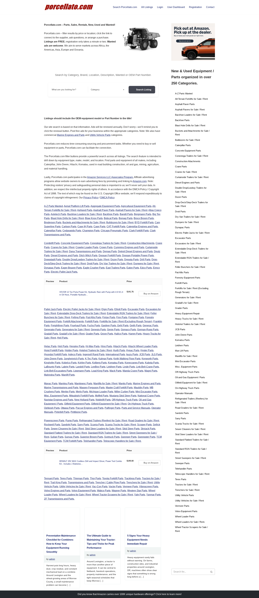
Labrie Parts (68, 366)
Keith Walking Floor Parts (126, 358)
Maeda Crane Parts (133, 370)
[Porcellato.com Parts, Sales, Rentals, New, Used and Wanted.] (69, 7)
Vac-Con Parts (99, 486)
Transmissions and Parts (81, 482)
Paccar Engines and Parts (89, 408)
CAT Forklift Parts (116, 226)
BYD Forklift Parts (144, 222)
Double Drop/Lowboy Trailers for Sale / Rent (85, 259)
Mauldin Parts (141, 387)
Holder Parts (71, 350)
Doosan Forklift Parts (110, 255)
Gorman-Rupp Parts (147, 329)
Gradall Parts (51, 333)
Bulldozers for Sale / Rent (119, 222)
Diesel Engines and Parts (64, 255)
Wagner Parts (119, 490)
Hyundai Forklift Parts (55, 354)
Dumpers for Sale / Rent (146, 263)
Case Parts (99, 226)
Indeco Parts (75, 354)
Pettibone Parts (79, 412)
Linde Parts (129, 366)
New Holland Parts (84, 399)
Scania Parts (97, 424)
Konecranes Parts (134, 362)
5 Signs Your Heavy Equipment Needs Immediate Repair (138, 539)
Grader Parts (92, 333)
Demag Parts (110, 251)
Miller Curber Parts (124, 391)
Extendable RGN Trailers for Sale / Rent (128, 313)
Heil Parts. (62, 337)
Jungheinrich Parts (74, 358)
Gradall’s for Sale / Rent (72, 333)
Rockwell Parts (52, 424)
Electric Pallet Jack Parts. (64, 272)
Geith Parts (135, 325)
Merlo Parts (82, 391)
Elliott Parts (120, 309)
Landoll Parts (83, 366)
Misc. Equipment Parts (56, 395)
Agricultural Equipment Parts (136, 206)
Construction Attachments (140, 243)
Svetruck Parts (112, 437)
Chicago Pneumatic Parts (114, 230)
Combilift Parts (52, 243)
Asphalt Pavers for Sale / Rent (131, 210)
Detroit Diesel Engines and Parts (135, 251)
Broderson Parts (52, 222)
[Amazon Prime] (131, 295)
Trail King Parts (58, 482)
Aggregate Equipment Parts (105, 206)
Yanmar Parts (153, 494)
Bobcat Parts (111, 218)
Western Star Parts (137, 490)
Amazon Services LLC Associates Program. (110, 177)
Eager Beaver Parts (71, 267)
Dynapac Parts (52, 267)
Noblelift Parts (103, 399)
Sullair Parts (56, 437)
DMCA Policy (107, 197)
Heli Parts (63, 346)
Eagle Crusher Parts (94, 267)
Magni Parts (150, 370)
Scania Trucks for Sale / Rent (120, 424)
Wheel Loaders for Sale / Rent (75, 494)
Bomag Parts (125, 218)
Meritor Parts (68, 391)
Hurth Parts (119, 350)
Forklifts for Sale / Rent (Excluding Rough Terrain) (126, 321)
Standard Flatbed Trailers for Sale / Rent (65, 433)
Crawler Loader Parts (87, 247)
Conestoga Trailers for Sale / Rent (108, 243)
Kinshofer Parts (52, 362)
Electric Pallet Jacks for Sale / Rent (81, 309)
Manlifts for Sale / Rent (105, 383)
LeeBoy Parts (98, 366)
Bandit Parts (126, 214)
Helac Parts (50, 346)
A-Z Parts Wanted (53, 206)
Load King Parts (99, 370)
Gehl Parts (122, 325)
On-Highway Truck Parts (141, 403)
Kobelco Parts (69, 362)
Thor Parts (95, 478)
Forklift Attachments (73, 321)
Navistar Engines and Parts (58, 399)
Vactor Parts (115, 486)
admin (52, 559)
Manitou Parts (66, 383)
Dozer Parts (116, 259)
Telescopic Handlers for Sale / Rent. (122, 441)
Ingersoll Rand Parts (93, 354)
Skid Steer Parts (131, 428)
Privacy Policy (90, 197)
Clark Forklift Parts (139, 230)
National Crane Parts (149, 395)
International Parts (115, 354)
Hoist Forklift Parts (54, 350)
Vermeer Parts (130, 486)
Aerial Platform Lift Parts (76, 206)
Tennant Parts (51, 478)
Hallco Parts (120, 333)
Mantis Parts (125, 383)
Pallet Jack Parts (53, 309)
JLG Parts (156, 354)
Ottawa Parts (67, 408)
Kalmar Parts (105, 358)
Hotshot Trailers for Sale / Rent (95, 350)
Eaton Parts (133, 267)
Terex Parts (66, 478)
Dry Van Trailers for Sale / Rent (115, 263)
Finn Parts (121, 317)
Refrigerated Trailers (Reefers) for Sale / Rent (103, 420)
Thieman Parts (81, 478)
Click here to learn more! (169, 594)
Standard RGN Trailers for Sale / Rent (108, 433)
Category (95, 89)
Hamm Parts (135, 333)
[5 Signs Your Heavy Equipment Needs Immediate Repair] (142, 530)
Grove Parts (106, 333)
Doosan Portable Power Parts (138, 255)
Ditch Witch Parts (88, 255)
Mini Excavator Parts (146, 391)
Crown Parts (106, 247)
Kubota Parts (152, 362)
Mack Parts (115, 370)
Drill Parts (145, 259)
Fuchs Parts (93, 325)
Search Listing (143, 89)
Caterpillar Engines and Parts (142, 226)
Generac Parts (150, 325)
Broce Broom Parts (144, 218)
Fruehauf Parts (78, 325)
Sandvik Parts (68, 424)
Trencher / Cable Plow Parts (110, 482)
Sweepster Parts (146, 437)
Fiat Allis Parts (93, 317)
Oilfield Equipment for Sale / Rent (109, 403)
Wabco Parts (103, 490)
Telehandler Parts (92, 441)
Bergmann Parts (142, 214)
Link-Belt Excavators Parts (58, 370)
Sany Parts (83, 424)
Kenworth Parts (150, 358)
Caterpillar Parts (52, 230)
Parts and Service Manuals (136, 408)
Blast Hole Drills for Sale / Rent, (67, 218)
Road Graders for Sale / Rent (143, 420)
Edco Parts (146, 267)
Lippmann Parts (81, 370)
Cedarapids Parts (72, 230)
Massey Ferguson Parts (92, 387)
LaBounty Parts (52, 366)
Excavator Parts (136, 309)
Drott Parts (92, 263)
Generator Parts (52, 329)
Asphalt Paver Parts (103, 210)
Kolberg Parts (99, 362)
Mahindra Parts (52, 375)
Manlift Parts (68, 375)
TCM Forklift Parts (72, 441)
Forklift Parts (91, 321)
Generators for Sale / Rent (76, 329)
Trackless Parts (132, 478)
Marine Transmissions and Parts (61, 387)
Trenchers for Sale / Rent (139, 482)
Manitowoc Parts (83, 383)
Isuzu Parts (132, 354)
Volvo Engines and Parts (57, 490)
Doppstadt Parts (52, 259)
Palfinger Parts (112, 408)
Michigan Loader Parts (101, 391)
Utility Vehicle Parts (100, 135)
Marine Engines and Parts (71, 135)
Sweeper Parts (129, 437)
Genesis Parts (98, 329)
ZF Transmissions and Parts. (59, 499)
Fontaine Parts (136, 317)
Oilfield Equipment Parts (77, 403)
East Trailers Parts (115, 267)
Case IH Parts (84, 226)
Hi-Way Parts (93, 346)
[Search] (211, 572)
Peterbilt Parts (61, 412)
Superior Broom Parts (91, 437)
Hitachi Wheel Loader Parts (142, 346)
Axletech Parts (58, 214)
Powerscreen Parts (54, 420)
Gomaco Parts (128, 329)
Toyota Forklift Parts (112, 478)
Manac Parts (50, 383)
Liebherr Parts (114, 366)
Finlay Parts (108, 317)
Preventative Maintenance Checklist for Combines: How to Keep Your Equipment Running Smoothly (61, 543)
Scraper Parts (144, 424)
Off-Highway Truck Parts (125, 399)
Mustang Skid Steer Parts (122, 395)
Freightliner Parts (60, 325)
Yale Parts (139, 494)
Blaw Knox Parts (94, 218)
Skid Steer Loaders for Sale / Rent (103, 428)
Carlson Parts (69, 226)
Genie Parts (113, 329)
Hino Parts (106, 346)
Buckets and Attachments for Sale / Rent (84, 222)
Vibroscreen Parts (148, 486)
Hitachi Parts (120, 346)
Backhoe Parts (111, 214)
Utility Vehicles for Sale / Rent (75, 486)
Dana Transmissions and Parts (85, 251)
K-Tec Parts (91, 358)
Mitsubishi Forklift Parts (81, 395)
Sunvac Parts (72, 437)
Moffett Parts (101, 395)
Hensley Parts (76, 346)
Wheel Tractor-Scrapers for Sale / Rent (112, 494)
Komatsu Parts (116, 362)
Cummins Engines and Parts (129, 247)
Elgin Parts (107, 309)
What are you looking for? (64, 89)
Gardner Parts (108, 325)
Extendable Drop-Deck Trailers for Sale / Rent (81, 313)
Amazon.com (140, 181)
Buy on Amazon (151, 293)
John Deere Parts (53, 358)
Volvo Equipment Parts (83, 490)
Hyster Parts (146, 350)
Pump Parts (71, 420)
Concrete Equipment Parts (75, 243)
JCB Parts (144, 354)
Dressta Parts (131, 259)
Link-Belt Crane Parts (147, 366)
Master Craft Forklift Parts (119, 387)
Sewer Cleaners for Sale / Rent (67, 428)
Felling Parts (78, 317)
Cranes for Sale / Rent (62, 247)
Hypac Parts (132, 350)
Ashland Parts (84, 210)
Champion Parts (91, 230)
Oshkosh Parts (52, 408)
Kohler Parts (84, 362)
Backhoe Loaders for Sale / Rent (84, 214)
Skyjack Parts (148, 428)
